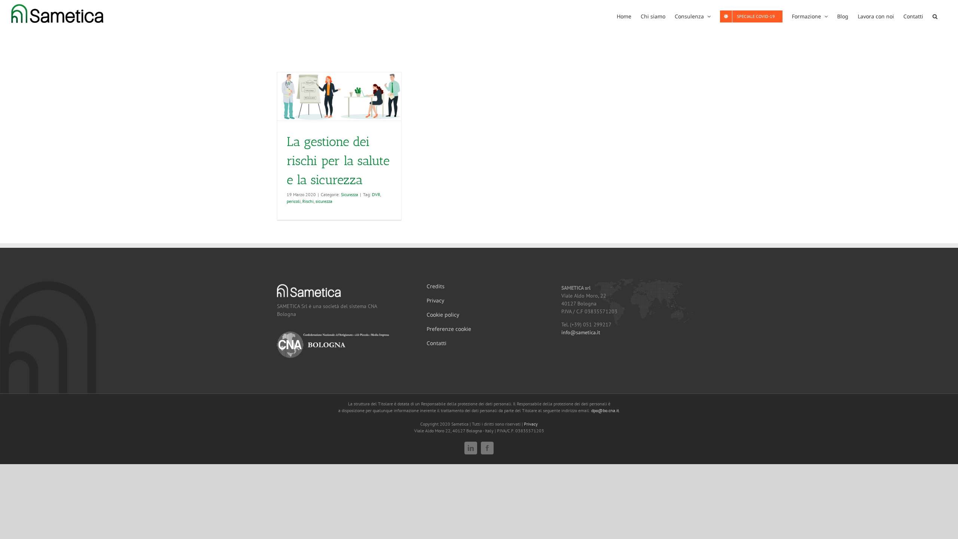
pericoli (293, 201)
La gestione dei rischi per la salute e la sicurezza (338, 161)
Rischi (308, 201)
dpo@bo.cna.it (605, 410)
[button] (935, 15)
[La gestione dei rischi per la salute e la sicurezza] (339, 96)
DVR (376, 194)
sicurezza (323, 201)
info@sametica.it (580, 332)
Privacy (531, 424)
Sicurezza (349, 194)
